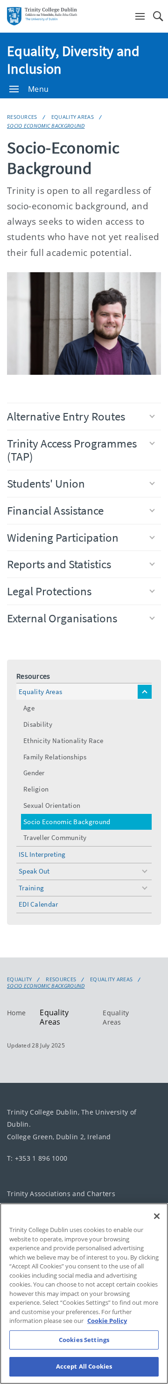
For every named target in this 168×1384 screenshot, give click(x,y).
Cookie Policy (107, 1320)
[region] (84, 1293)
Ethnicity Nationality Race (63, 740)
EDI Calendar (38, 904)
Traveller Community (55, 837)
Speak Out (34, 871)
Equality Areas (72, 116)
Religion (36, 789)
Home (16, 1012)
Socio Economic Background (46, 125)
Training (31, 887)
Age (29, 707)
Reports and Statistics (59, 564)
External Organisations (62, 618)
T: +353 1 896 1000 (37, 1158)
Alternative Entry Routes (66, 416)
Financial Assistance (55, 510)
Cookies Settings (84, 1340)
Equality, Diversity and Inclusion (73, 59)
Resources (22, 116)
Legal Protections (49, 591)
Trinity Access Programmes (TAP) (72, 450)
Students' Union (46, 483)
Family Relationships (54, 756)
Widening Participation (63, 537)
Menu (38, 89)
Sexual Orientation (51, 805)
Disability (37, 724)
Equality (19, 979)
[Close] (157, 1216)
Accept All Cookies (84, 1366)
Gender (34, 772)
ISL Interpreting (42, 854)
